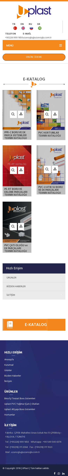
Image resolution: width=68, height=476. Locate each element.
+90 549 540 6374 (52, 442)
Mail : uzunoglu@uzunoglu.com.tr (22, 452)
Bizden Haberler (16, 287)
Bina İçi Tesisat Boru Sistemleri (19, 399)
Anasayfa (9, 360)
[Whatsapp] (59, 473)
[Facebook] (54, 473)
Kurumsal (8, 365)
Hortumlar (9, 415)
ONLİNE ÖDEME (34, 57)
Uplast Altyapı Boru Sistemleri (19, 409)
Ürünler (11, 278)
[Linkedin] (63, 473)
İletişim (11, 295)
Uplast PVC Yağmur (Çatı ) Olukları (21, 404)
